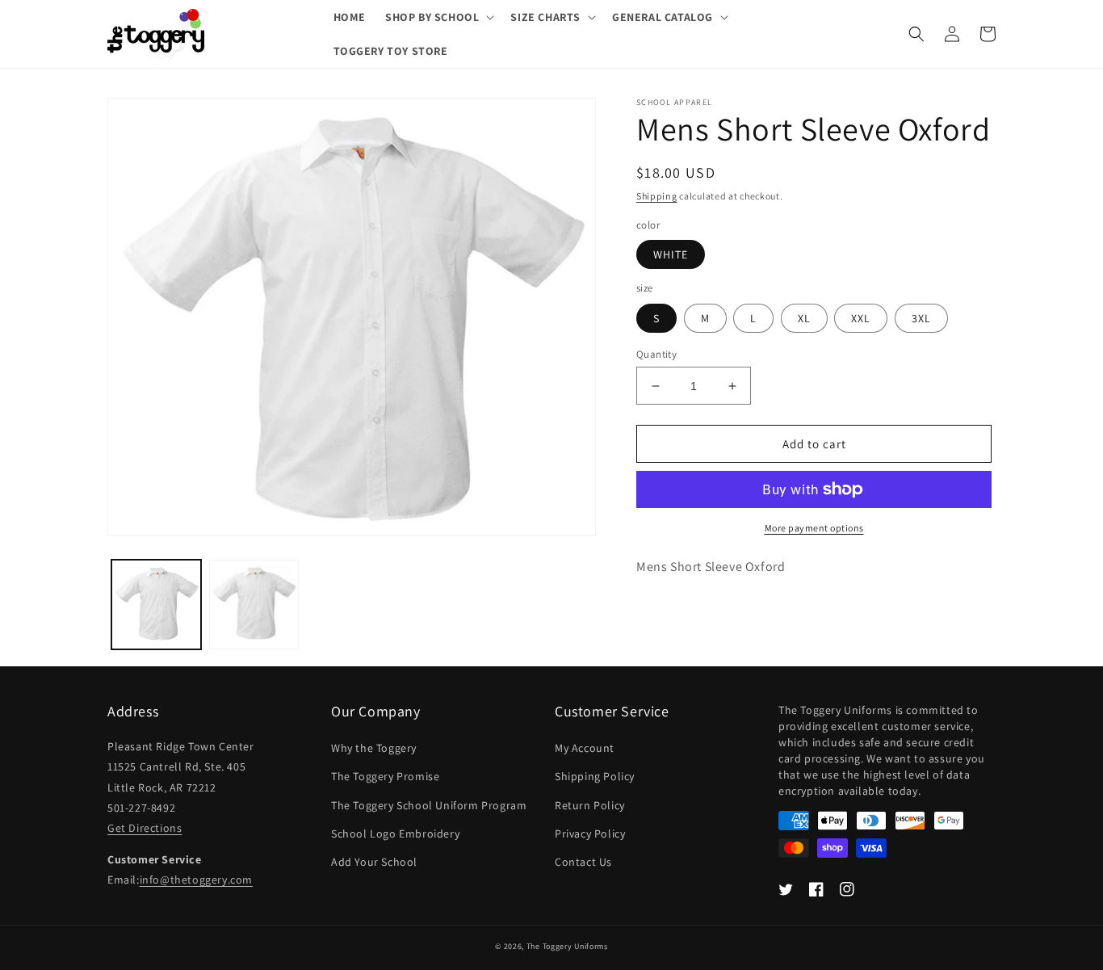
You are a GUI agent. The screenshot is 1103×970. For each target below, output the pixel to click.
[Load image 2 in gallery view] (254, 604)
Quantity (656, 354)
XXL (860, 318)
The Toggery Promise (385, 776)
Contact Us (583, 862)
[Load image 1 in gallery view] (156, 604)
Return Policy (590, 805)
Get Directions (144, 828)
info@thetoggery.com (196, 879)
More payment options (814, 528)
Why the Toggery (374, 748)
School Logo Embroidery (395, 833)
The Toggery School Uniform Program (428, 805)
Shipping (656, 196)
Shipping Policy (595, 776)
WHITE (670, 254)
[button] (438, 17)
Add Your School (374, 862)
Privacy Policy (590, 833)
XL (804, 318)
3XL (921, 318)
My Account (584, 748)
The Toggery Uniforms (567, 946)
